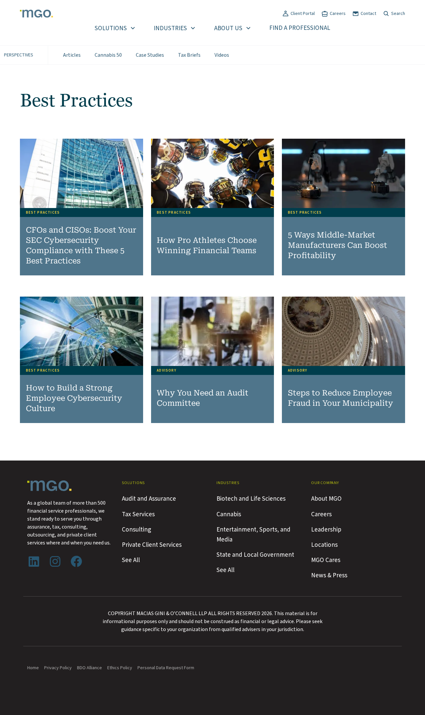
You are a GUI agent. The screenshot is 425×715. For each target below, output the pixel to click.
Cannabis (228, 514)
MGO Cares (325, 560)
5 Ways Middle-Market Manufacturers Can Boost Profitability (337, 245)
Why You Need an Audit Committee (202, 398)
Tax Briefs (189, 55)
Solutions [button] (111, 28)
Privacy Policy (58, 668)
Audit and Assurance (149, 498)
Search (398, 13)
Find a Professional (299, 28)
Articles (72, 55)
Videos (221, 55)
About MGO (326, 498)
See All (131, 560)
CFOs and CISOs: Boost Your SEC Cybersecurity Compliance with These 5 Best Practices (81, 245)
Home (33, 668)
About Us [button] (228, 28)
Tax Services (138, 514)
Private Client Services (152, 544)
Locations (324, 544)
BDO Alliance (89, 668)
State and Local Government (255, 554)
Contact (368, 13)
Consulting (136, 529)
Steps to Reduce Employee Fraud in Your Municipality (340, 398)
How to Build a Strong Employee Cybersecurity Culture (74, 398)
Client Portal (303, 13)
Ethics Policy (119, 668)
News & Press (329, 575)
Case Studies (150, 55)
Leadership (326, 529)
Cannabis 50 (108, 55)
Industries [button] (170, 28)
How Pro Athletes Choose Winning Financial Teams (207, 245)
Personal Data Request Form (165, 668)
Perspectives (18, 55)
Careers (338, 13)
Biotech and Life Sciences (251, 498)
